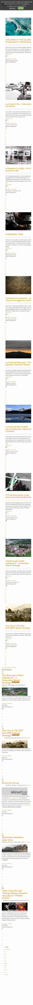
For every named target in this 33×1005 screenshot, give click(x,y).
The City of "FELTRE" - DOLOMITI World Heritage (18, 627)
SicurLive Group (10, 783)
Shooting (4, 686)
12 (6, 970)
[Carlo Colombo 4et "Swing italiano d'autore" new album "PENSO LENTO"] (14, 906)
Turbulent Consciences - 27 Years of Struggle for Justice (19, 299)
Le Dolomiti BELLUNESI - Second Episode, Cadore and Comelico (19, 429)
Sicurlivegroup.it (13, 798)
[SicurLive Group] (14, 791)
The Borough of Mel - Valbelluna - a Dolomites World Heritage (17, 563)
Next (7, 974)
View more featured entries (8, 667)
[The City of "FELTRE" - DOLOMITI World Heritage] (14, 744)
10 (6, 965)
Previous (8, 949)
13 (6, 972)
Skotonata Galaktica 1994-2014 (12, 838)
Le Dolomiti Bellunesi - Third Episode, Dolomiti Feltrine (19, 363)
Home (12, 10)
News (28, 785)
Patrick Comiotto (11, 59)
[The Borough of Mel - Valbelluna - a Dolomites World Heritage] (14, 691)
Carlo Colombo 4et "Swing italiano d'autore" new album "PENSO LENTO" (15, 894)
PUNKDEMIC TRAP (14, 234)
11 (6, 967)
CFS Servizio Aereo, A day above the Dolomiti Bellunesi (19, 496)
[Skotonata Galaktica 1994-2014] (14, 848)
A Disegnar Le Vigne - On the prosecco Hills (19, 169)
